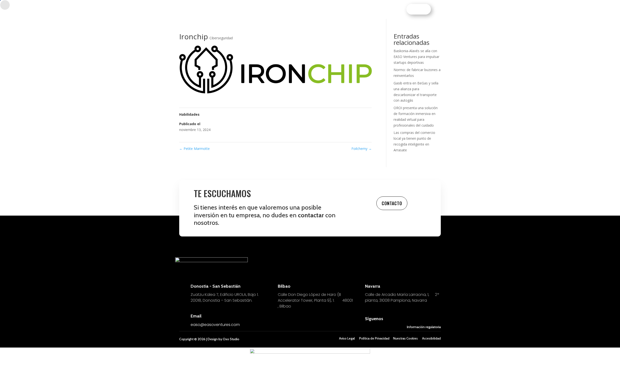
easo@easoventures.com (215, 324)
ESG (313, 9)
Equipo (275, 9)
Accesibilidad (431, 338)
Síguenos (374, 318)
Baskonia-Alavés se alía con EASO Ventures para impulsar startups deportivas (416, 57)
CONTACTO (419, 9)
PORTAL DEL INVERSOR (386, 9)
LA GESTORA (354, 9)
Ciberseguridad (221, 38)
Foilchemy (361, 148)
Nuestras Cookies (405, 338)
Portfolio (295, 9)
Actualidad (330, 9)
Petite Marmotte (194, 148)
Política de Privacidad (374, 338)
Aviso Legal (347, 338)
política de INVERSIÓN (246, 9)
